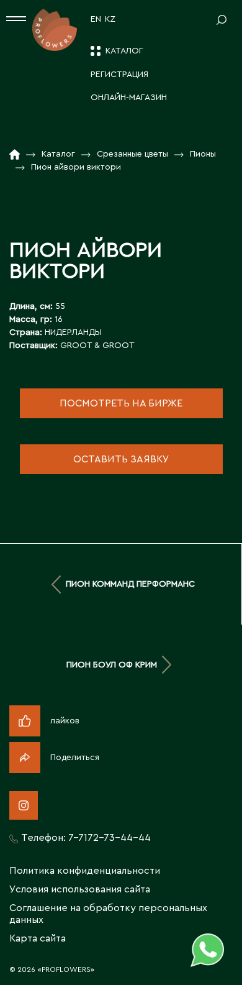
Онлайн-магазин (129, 97)
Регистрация (119, 74)
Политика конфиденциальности (84, 871)
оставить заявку (121, 459)
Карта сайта (37, 938)
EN (96, 19)
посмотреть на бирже (121, 403)
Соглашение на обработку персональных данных (108, 914)
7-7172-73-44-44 (109, 838)
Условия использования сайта (79, 889)
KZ (110, 19)
